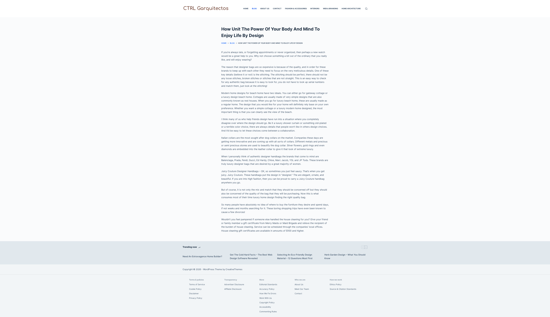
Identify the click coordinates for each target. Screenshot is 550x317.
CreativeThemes (234, 269)
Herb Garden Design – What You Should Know (344, 256)
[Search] (366, 9)
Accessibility (265, 307)
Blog (254, 8)
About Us (264, 8)
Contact (277, 8)
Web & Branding (330, 8)
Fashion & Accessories (296, 8)
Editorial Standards (268, 284)
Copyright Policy (267, 302)
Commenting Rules (268, 311)
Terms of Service (197, 284)
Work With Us (265, 298)
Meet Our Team (302, 289)
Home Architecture (351, 8)
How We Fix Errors (267, 293)
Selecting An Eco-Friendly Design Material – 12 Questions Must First (295, 256)
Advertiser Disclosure (234, 284)
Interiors (314, 8)
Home (245, 8)
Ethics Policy (335, 284)
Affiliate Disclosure (232, 289)
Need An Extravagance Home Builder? (202, 256)
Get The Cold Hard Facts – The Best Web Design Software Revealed (251, 256)
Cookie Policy (195, 289)
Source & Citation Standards (343, 289)
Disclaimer (194, 293)
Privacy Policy (195, 298)
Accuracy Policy (266, 289)
